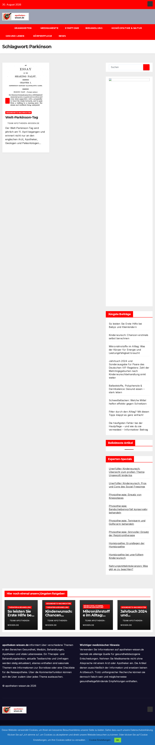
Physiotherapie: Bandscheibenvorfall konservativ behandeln (128, 509)
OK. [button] (117, 740)
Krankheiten (23, 28)
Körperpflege (42, 36)
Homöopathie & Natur (127, 28)
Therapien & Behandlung (19, 607)
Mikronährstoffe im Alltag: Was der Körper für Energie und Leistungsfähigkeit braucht (127, 350)
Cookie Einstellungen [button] (99, 740)
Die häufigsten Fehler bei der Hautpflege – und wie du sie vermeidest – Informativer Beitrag (128, 426)
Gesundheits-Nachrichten (18, 112)
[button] (152, 32)
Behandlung (94, 28)
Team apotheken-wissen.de (23, 123)
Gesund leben (15, 36)
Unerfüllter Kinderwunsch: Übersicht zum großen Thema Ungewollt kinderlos (126, 472)
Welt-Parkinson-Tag (21, 117)
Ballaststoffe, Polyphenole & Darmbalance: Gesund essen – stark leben (127, 389)
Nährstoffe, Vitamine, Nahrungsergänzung (94, 606)
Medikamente (49, 28)
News (63, 36)
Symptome (72, 28)
